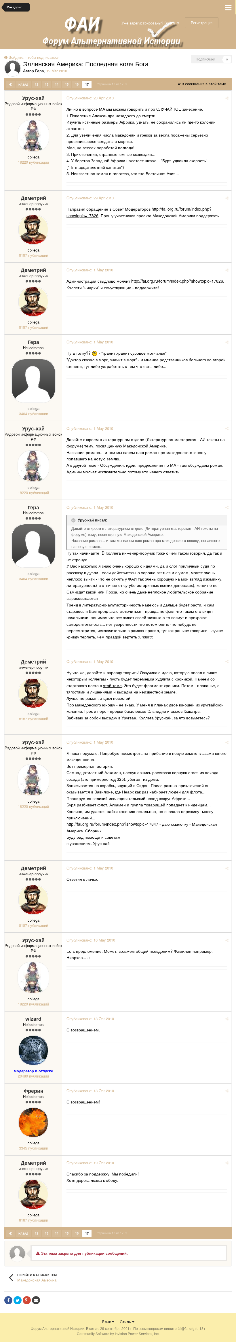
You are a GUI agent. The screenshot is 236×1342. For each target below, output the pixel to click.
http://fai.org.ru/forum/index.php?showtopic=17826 (177, 281)
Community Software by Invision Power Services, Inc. (118, 1333)
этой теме (112, 685)
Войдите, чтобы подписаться (34, 57)
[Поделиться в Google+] (27, 1300)
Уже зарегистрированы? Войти (149, 23)
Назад (23, 84)
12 (36, 84)
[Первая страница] (10, 84)
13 (46, 84)
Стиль (126, 1321)
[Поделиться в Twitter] (18, 1300)
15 (66, 84)
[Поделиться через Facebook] (8, 1300)
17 (87, 84)
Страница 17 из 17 (111, 84)
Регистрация (201, 22)
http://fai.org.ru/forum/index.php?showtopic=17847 (112, 824)
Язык (107, 1321)
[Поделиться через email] (36, 1300)
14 (56, 84)
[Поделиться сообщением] (227, 98)
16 (77, 84)
